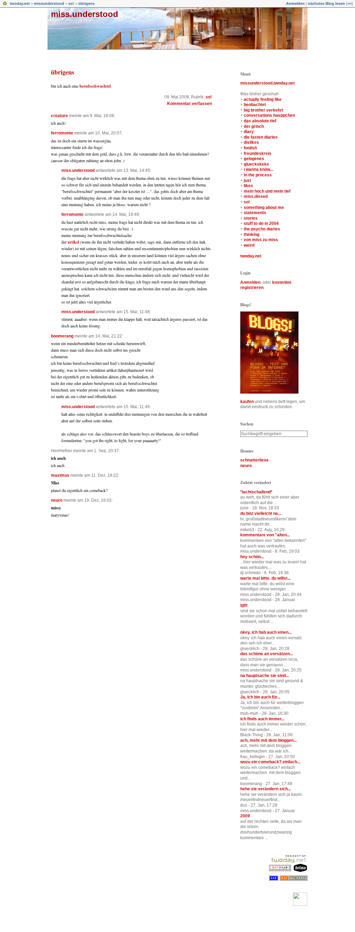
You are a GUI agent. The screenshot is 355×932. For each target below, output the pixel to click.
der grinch (254, 126)
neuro (56, 500)
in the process (258, 175)
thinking (251, 234)
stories (251, 218)
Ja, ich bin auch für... (260, 697)
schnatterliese (254, 460)
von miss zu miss (261, 239)
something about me (264, 207)
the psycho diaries (262, 229)
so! (71, 3)
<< (349, 3)
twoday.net (20, 3)
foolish (250, 148)
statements (255, 212)
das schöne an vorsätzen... (266, 653)
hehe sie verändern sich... (265, 788)
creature (59, 115)
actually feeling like (263, 99)
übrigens (86, 3)
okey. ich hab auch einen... (266, 632)
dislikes (251, 142)
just (247, 180)
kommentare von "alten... (265, 535)
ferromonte (62, 133)
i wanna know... (258, 169)
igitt (244, 605)
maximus (60, 475)
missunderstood (49, 3)
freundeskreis (257, 153)
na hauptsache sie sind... (264, 675)
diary (249, 131)
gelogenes (254, 158)
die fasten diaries (261, 137)
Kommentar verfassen (189, 103)
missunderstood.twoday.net (267, 83)
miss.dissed (256, 196)
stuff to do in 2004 (261, 223)
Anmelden (295, 3)
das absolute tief (260, 120)
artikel (73, 242)
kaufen (247, 401)
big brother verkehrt (263, 110)
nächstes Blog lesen (326, 3)
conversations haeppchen (269, 115)
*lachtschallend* (256, 492)
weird (249, 245)
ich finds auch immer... (262, 718)
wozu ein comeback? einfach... (270, 761)
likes (248, 185)
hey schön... (252, 556)
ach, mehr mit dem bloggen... (268, 740)
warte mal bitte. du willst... (265, 578)
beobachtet (255, 104)
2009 (245, 816)
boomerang (62, 336)
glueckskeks (256, 164)
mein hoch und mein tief (267, 191)
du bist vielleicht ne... (260, 513)
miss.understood (84, 14)
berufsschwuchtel (95, 86)
